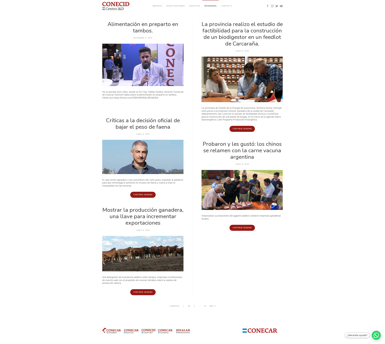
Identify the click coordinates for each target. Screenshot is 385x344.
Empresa (157, 6)
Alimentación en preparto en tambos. (143, 27)
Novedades (211, 6)
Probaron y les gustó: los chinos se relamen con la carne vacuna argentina (242, 150)
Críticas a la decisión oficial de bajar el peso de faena (143, 124)
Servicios (194, 6)
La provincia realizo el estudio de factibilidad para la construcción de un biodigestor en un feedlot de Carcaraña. (242, 34)
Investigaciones (176, 6)
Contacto (226, 6)
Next (212, 306)
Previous (174, 306)
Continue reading (142, 195)
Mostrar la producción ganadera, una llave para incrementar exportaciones (142, 216)
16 (205, 306)
